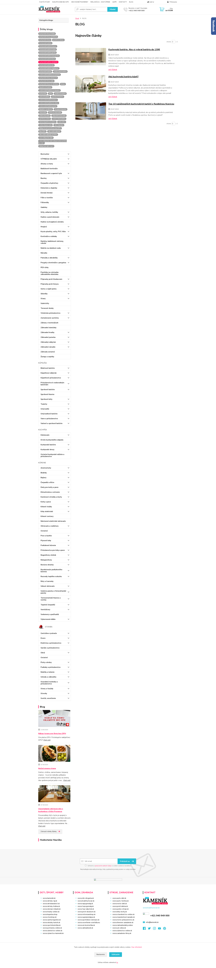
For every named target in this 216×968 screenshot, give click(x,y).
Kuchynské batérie (48, 445)
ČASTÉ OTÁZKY (44, 2)
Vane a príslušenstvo (49, 418)
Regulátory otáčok (48, 555)
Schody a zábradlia (48, 677)
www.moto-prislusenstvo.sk (123, 920)
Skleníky (44, 294)
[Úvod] (55, 9)
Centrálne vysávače (49, 633)
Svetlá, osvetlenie (48, 698)
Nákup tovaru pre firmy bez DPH (52, 733)
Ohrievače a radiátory (49, 526)
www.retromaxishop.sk (86, 914)
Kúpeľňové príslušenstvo (51, 378)
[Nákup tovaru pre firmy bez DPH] (54, 719)
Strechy (44, 693)
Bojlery (43, 477)
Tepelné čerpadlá (48, 605)
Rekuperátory (46, 560)
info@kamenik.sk (152, 922)
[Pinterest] (164, 929)
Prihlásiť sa (125, 861)
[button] (89, 932)
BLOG (131, 2)
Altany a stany (47, 164)
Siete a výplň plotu (48, 289)
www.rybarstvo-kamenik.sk (53, 933)
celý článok (112, 69)
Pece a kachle (46, 536)
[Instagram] (155, 929)
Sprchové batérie (48, 389)
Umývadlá (45, 409)
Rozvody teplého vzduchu (51, 576)
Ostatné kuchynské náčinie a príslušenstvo (52, 455)
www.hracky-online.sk (51, 912)
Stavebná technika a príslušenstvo (49, 683)
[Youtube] (160, 929)
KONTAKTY (123, 2)
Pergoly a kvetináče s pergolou (53, 262)
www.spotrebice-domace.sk (88, 920)
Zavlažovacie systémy (50, 318)
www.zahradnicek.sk (85, 928)
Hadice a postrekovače (50, 217)
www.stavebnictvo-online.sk (123, 914)
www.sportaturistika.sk (52, 925)
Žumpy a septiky (47, 357)
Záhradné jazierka (48, 337)
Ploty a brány (46, 662)
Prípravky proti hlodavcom (51, 279)
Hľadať (112, 9)
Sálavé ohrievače (48, 586)
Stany (43, 298)
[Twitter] (150, 929)
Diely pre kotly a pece (49, 487)
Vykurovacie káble (48, 619)
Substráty (45, 303)
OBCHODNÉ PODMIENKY (79, 2)
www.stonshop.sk (49, 917)
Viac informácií (136, 947)
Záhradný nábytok (48, 342)
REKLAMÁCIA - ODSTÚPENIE (100, 2)
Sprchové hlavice (47, 394)
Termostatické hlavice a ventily (51, 599)
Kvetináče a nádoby (49, 236)
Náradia (44, 253)
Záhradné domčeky (48, 327)
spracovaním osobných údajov (103, 866)
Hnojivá (44, 227)
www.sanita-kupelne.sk (52, 920)
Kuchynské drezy (47, 449)
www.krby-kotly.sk (119, 912)
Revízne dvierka (47, 565)
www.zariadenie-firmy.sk (121, 933)
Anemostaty (46, 468)
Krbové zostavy (47, 516)
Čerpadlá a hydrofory (49, 183)
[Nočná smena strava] (54, 754)
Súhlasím (116, 954)
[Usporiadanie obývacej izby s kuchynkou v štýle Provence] (54, 794)
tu (117, 962)
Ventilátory (45, 609)
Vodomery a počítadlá (50, 614)
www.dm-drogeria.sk (86, 898)
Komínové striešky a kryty (51, 497)
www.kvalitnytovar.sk (86, 901)
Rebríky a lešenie (47, 672)
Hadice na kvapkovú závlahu (52, 222)
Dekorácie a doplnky (49, 188)
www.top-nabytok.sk (86, 909)
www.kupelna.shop (50, 914)
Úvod (77, 18)
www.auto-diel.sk (119, 898)
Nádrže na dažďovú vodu (51, 248)
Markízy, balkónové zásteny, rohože (52, 242)
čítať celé (47, 740)
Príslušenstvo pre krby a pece (53, 550)
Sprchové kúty (46, 399)
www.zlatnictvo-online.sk (52, 930)
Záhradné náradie (48, 347)
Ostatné (44, 531)
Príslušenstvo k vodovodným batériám (52, 384)
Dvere (43, 638)
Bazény (44, 178)
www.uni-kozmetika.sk (86, 925)
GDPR (114, 2)
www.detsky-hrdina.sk (51, 906)
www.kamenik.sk (49, 898)
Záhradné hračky (47, 332)
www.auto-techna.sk (120, 901)
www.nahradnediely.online (122, 925)
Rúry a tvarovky (47, 581)
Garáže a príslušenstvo (50, 648)
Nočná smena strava (47, 768)
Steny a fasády (47, 688)
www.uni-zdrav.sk (119, 928)
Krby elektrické (47, 511)
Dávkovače (45, 435)
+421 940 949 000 (137, 10)
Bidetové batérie (48, 368)
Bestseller (45, 154)
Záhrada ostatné (48, 352)
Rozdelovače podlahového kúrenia (51, 570)
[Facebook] (145, 929)
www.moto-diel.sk (119, 903)
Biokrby (44, 473)
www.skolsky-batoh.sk (51, 922)
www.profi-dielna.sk (120, 906)
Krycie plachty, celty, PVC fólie (53, 231)
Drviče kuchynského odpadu (52, 440)
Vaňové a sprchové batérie (51, 423)
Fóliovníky (45, 202)
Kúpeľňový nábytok (48, 373)
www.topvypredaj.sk (86, 906)
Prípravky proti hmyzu (50, 284)
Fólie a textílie (47, 198)
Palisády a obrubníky (49, 258)
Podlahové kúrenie (48, 545)
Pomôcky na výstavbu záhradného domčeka (49, 273)
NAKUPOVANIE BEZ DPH (60, 2)
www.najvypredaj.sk (85, 903)
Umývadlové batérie (49, 414)
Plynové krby (46, 540)
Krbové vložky (46, 507)
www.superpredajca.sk (86, 917)
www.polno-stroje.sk (120, 909)
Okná (43, 653)
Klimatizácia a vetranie (50, 492)
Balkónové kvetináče (49, 168)
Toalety (44, 404)
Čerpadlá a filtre (47, 482)
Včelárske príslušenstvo (50, 313)
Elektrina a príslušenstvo (51, 643)
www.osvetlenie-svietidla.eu (89, 922)
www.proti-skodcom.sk (86, 912)
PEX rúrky (44, 267)
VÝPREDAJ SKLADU (49, 159)
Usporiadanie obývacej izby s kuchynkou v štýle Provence (50, 810)
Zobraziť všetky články (49, 831)
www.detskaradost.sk (51, 903)
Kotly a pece (46, 502)
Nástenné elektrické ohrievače (53, 521)
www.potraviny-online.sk (52, 928)
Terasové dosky (47, 308)
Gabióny (44, 207)
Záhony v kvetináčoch (49, 323)
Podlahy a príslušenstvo (50, 667)
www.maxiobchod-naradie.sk (123, 917)
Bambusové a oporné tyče (51, 173)
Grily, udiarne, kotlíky (49, 212)
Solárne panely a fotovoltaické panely (53, 592)
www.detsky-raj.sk (50, 901)
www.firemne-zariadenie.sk (122, 922)
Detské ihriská (46, 193)
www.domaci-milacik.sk (52, 909)
